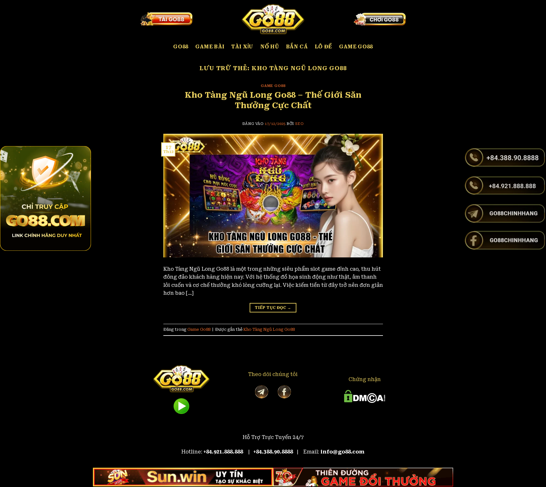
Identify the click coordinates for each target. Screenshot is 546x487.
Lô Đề (323, 47)
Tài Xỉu (242, 47)
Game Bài (210, 47)
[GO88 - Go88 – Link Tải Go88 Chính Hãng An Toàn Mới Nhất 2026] (273, 19)
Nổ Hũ (269, 47)
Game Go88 (356, 47)
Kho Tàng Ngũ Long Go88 (269, 329)
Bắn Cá (297, 47)
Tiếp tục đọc (273, 307)
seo (299, 124)
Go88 (180, 47)
